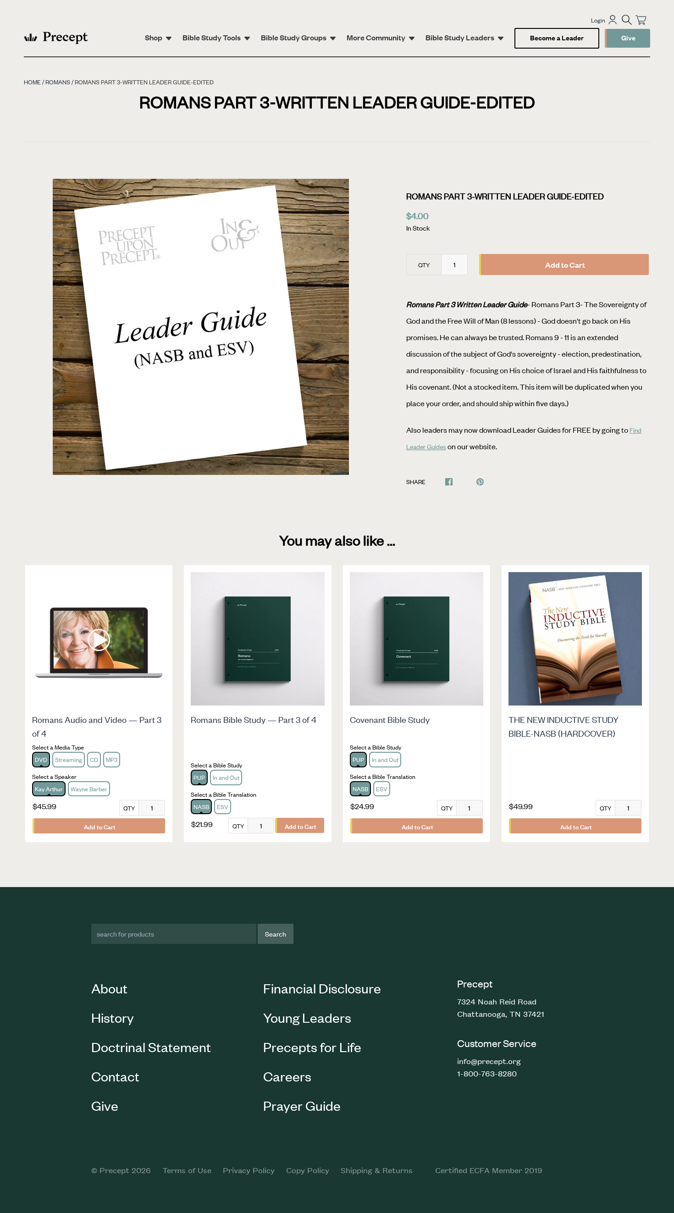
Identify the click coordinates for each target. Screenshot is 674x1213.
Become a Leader (557, 37)
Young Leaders (307, 1017)
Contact (115, 1076)
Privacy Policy (249, 1170)
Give (628, 37)
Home (32, 81)
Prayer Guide (302, 1105)
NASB (201, 806)
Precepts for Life (312, 1046)
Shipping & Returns (377, 1170)
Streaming (68, 759)
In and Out (226, 777)
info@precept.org (489, 1061)
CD (94, 759)
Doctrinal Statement (151, 1046)
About (109, 988)
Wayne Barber (89, 788)
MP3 (111, 759)
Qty (424, 264)
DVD (41, 759)
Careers (287, 1076)
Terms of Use (186, 1170)
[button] (627, 20)
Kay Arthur (49, 788)
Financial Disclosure (322, 988)
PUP (199, 777)
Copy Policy (307, 1170)
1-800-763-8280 (487, 1073)
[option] (201, 327)
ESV (222, 806)
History (112, 1017)
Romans (57, 81)
